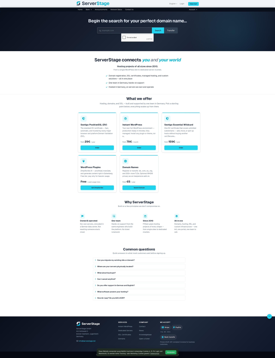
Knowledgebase (145, 335)
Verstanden (171, 352)
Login (182, 4)
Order (97, 148)
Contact (142, 326)
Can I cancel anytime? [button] (106, 279)
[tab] (139, 260)
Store (88, 10)
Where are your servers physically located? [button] (115, 266)
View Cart (193, 4)
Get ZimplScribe (97, 188)
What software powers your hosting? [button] (112, 292)
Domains (121, 339)
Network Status (116, 10)
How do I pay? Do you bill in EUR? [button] (111, 298)
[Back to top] (269, 316)
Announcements (101, 10)
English (172, 4)
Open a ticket (144, 339)
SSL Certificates (124, 335)
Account (192, 10)
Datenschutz (154, 353)
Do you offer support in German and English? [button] (116, 285)
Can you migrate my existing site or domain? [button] (116, 260)
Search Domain (139, 188)
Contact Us (129, 10)
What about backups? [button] (106, 273)
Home (80, 10)
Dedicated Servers (125, 330)
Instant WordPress (125, 326)
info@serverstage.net (87, 341)
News (141, 330)
